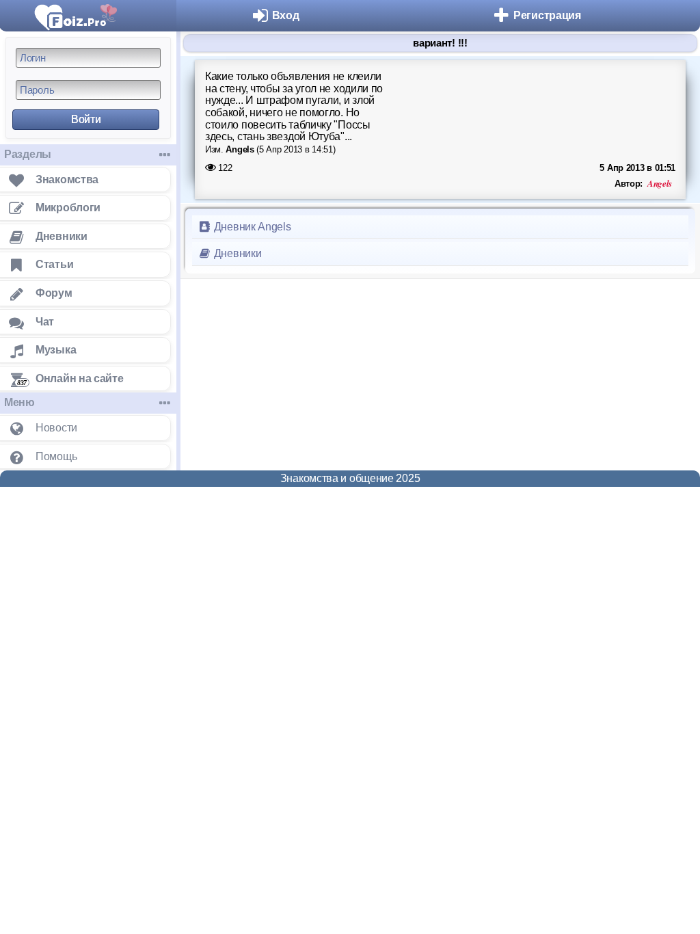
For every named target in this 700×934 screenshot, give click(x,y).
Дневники (236, 253)
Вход (285, 15)
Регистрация (547, 15)
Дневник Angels (251, 226)
